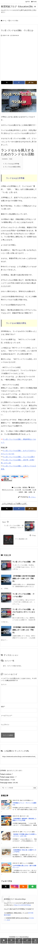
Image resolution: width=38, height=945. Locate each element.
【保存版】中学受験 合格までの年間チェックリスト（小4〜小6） (25, 835)
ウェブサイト (5, 724)
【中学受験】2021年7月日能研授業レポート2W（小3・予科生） (23, 578)
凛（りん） (32, 497)
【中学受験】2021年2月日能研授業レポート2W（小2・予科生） (23, 629)
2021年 (33, 487)
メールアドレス (6, 715)
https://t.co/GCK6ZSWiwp (22, 905)
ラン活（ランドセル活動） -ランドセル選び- (19, 457)
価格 (26, 492)
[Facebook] (19, 82)
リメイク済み (14, 20)
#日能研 (8, 915)
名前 (3, 706)
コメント (4, 684)
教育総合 (25, 487)
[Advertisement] (19, 61)
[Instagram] (14, 886)
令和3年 (21, 492)
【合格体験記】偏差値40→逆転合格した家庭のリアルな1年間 (24, 819)
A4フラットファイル (7, 489)
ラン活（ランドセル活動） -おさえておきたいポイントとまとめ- (23, 612)
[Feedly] (32, 886)
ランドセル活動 (26, 489)
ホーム (4, 20)
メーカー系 (18, 489)
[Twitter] (7, 82)
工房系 (30, 492)
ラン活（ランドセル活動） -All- (23, 562)
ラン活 (34, 489)
